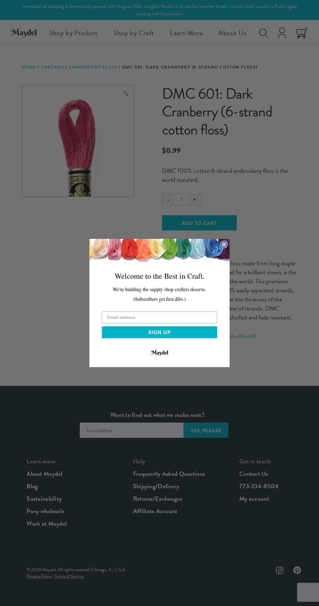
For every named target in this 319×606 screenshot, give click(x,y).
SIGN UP (159, 332)
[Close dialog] (224, 244)
